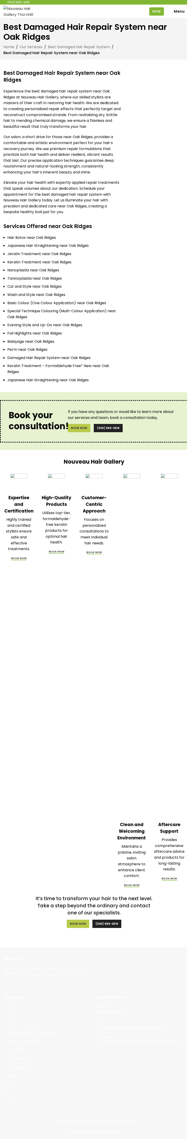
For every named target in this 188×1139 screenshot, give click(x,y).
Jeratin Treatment (24, 1041)
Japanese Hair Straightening (32, 1033)
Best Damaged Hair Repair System (79, 47)
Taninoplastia (19, 1067)
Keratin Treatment (24, 1024)
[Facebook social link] (6, 984)
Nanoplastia (17, 1058)
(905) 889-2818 (108, 428)
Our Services (31, 47)
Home (8, 47)
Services (11, 1015)
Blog (7, 1092)
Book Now (79, 428)
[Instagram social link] (12, 984)
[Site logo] (19, 11)
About (8, 1084)
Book (156, 11)
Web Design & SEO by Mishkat (94, 1131)
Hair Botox (16, 1050)
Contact (11, 1101)
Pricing (9, 1075)
